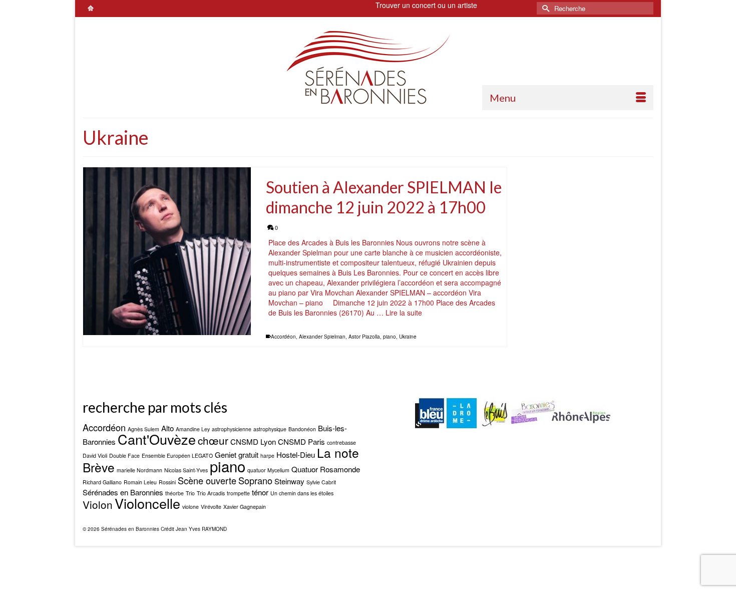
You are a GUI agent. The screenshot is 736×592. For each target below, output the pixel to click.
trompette (238, 493)
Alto (167, 428)
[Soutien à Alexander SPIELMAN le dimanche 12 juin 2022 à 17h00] (167, 251)
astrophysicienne (231, 429)
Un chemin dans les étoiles (301, 493)
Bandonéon (302, 429)
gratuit (248, 454)
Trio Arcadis (211, 493)
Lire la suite (404, 313)
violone (190, 506)
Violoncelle (147, 503)
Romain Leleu (140, 482)
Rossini (167, 482)
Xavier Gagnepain (244, 506)
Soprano (255, 480)
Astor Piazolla (364, 336)
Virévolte (211, 506)
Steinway (289, 481)
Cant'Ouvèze (157, 439)
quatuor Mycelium (268, 470)
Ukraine (408, 336)
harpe (267, 455)
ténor (260, 492)
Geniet (225, 454)
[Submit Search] (544, 8)
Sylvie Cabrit (321, 482)
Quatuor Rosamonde (325, 469)
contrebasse (341, 442)
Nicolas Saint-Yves (186, 470)
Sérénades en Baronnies (123, 492)
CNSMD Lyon (253, 441)
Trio (190, 493)
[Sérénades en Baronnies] (368, 67)
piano (389, 336)
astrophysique (269, 429)
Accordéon (283, 336)
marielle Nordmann (139, 470)
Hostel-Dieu (295, 454)
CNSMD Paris (301, 441)
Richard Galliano (102, 482)
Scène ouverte (207, 480)
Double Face (124, 455)
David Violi (95, 455)
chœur (213, 440)
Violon (98, 504)
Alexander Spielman (322, 336)
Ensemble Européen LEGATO (177, 455)
